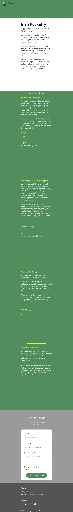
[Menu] (69, 9)
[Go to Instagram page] (22, 504)
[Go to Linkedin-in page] (26, 504)
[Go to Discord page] (35, 504)
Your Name (28, 433)
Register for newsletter (32, 467)
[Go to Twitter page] (30, 504)
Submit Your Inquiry (36, 475)
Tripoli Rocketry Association (37, 59)
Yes (26, 470)
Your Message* (29, 453)
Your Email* (28, 443)
